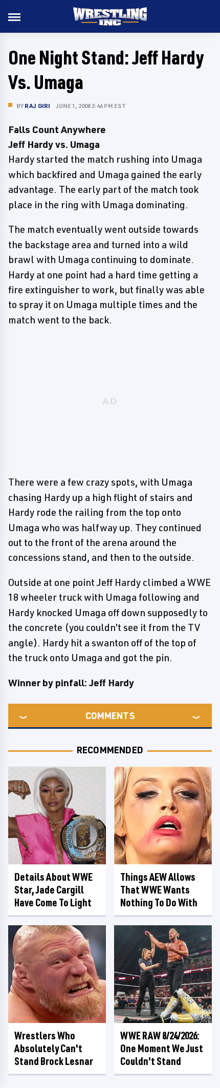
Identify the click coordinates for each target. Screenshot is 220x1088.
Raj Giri (38, 106)
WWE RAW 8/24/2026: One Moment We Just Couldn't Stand (161, 1048)
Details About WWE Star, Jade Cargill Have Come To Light (53, 890)
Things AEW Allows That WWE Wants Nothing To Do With (158, 890)
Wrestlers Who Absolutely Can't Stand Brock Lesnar (53, 1048)
